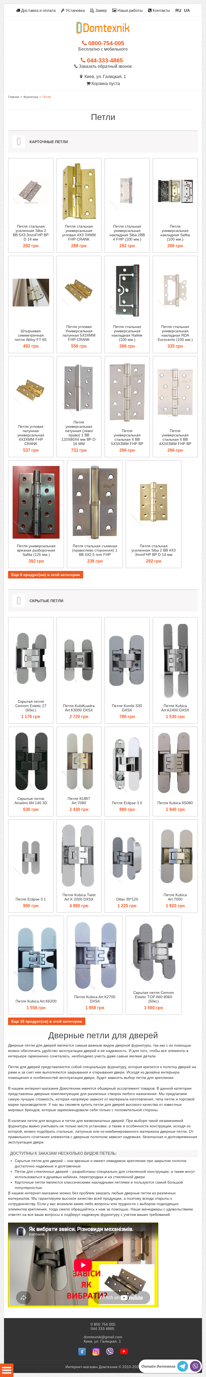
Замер (100, 10)
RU (178, 10)
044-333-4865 (104, 60)
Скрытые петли (46, 601)
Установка (75, 10)
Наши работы (129, 10)
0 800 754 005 (103, 1324)
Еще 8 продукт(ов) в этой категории (45, 575)
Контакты (161, 10)
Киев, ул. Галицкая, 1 (104, 76)
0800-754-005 (105, 43)
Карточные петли (49, 142)
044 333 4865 (102, 1328)
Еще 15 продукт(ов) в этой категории (46, 1021)
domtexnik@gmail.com (103, 1337)
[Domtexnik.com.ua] (103, 27)
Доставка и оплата (38, 10)
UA (187, 10)
